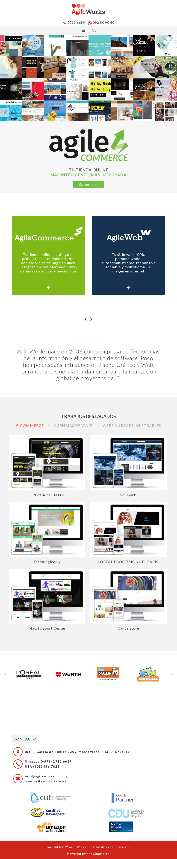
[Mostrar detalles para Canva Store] (128, 596)
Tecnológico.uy (47, 561)
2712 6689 (76, 22)
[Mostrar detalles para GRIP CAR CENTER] (47, 463)
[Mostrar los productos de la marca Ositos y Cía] (148, 674)
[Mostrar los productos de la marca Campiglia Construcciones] (108, 674)
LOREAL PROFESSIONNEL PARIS (128, 561)
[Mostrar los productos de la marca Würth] (68, 674)
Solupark (128, 495)
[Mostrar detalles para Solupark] (128, 463)
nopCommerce (98, 854)
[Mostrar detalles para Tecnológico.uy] (47, 529)
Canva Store (128, 628)
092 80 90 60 (103, 22)
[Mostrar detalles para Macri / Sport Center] (47, 596)
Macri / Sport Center (47, 628)
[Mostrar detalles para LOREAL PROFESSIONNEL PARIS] (128, 529)
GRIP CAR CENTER (47, 495)
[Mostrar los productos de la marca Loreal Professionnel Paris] (29, 674)
